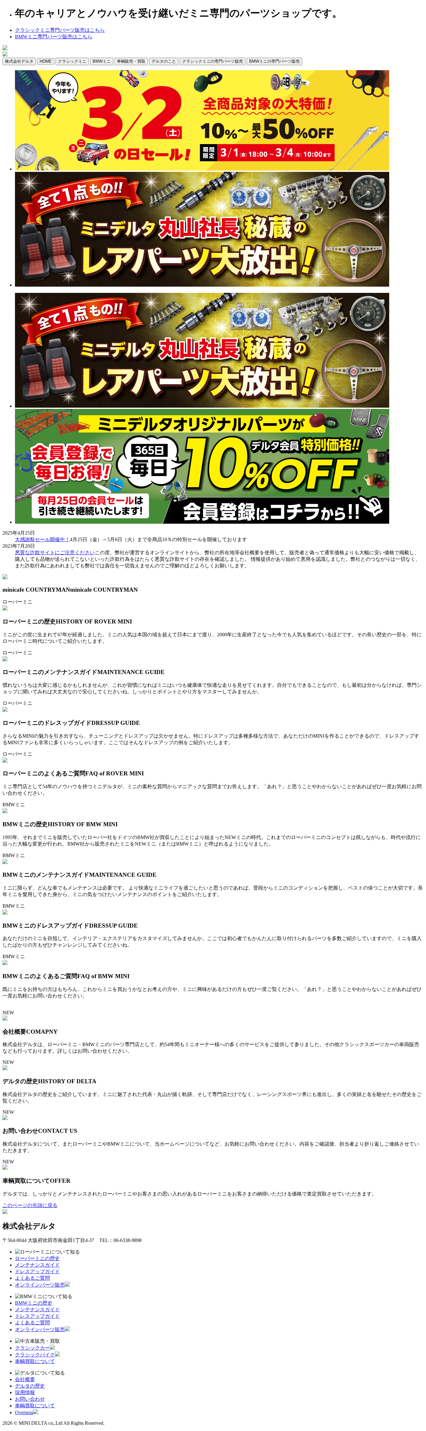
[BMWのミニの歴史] (4, 811)
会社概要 (25, 1379)
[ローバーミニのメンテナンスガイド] (4, 659)
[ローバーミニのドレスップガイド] (4, 710)
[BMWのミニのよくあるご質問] (4, 963)
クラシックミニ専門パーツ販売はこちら (60, 30)
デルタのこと (164, 61)
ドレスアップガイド (37, 1271)
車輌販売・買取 (131, 61)
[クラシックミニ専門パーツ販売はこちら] (4, 48)
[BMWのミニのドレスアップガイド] (4, 912)
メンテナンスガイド (37, 1265)
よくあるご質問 (32, 1278)
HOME (46, 61)
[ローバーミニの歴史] (4, 608)
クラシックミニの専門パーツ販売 (212, 61)
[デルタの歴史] (4, 1068)
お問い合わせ (30, 1399)
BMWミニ (102, 61)
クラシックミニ (72, 61)
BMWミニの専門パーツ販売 (274, 61)
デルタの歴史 (30, 1386)
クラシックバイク (35, 1354)
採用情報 (25, 1392)
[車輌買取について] (4, 1168)
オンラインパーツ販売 (40, 1285)
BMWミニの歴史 (33, 1303)
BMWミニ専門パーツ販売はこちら (53, 36)
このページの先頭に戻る (29, 1205)
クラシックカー (32, 1348)
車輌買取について (35, 1361)
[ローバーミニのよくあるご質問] (4, 761)
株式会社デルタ (19, 61)
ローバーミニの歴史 (37, 1258)
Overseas (24, 1412)
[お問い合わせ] (4, 1118)
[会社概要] (4, 1018)
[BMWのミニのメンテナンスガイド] (4, 862)
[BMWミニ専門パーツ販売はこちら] (4, 54)
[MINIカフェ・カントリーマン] (4, 577)
